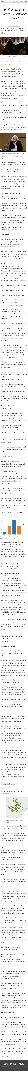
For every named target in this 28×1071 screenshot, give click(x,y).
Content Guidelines (13, 1066)
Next (24, 1)
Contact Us (4, 1066)
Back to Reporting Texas (15, 1)
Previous (5, 1)
